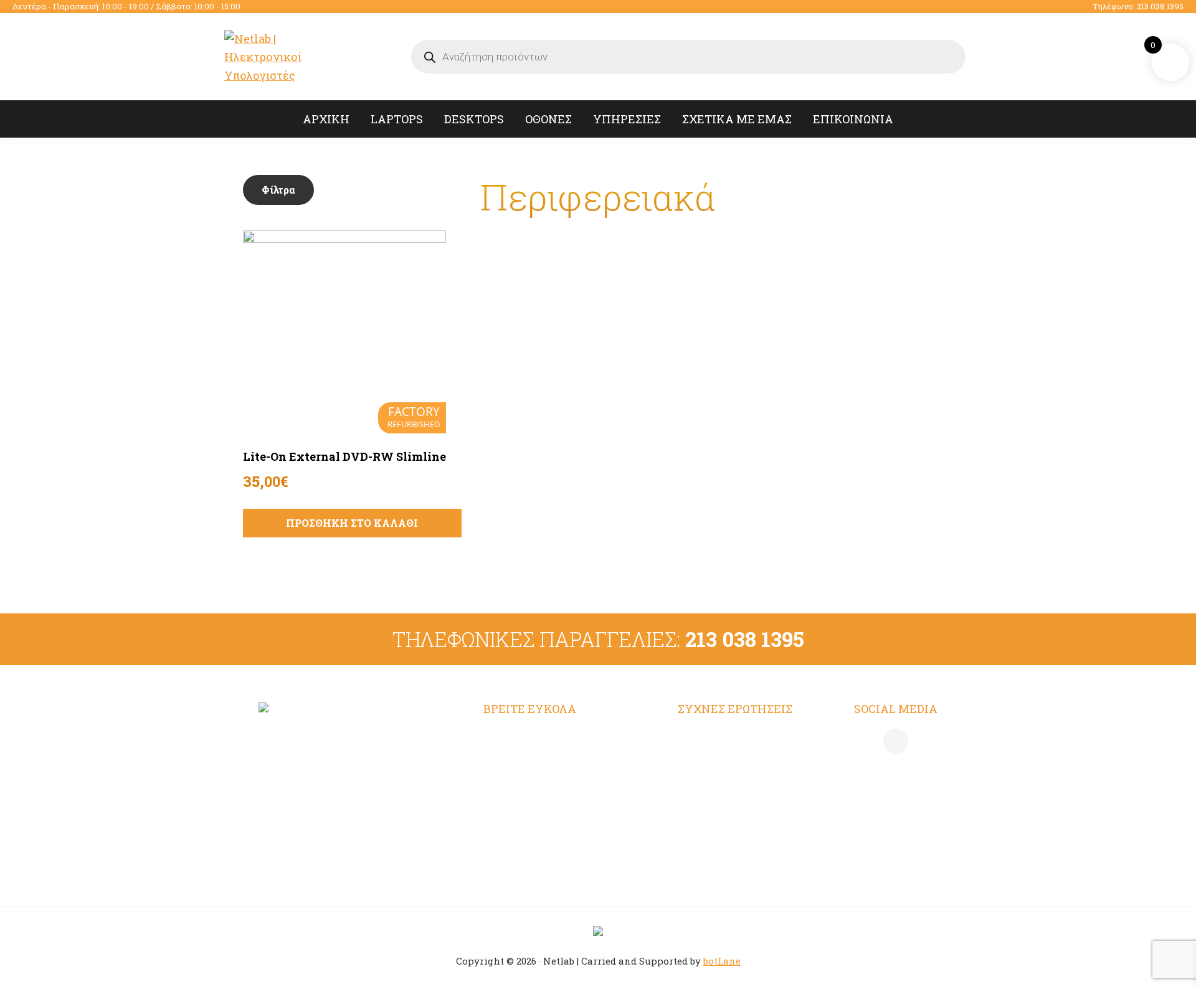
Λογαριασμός (519, 737)
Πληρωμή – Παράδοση (738, 785)
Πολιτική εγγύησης (730, 835)
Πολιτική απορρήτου (734, 761)
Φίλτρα (278, 189)
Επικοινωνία (518, 835)
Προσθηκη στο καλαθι (352, 522)
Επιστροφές (710, 810)
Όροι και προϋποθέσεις (739, 737)
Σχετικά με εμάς (528, 810)
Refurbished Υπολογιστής (554, 761)
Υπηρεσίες (512, 785)
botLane (722, 961)
